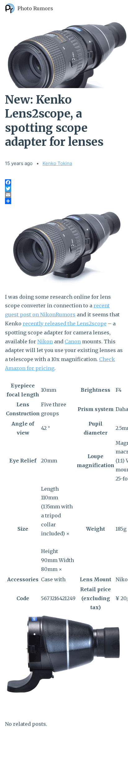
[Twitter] (64, 188)
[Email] (64, 195)
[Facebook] (64, 182)
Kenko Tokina (57, 163)
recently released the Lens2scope (65, 323)
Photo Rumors (35, 8)
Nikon (45, 341)
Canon (73, 341)
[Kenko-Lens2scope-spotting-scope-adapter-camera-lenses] (64, 244)
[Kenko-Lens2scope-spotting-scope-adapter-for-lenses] (64, 654)
